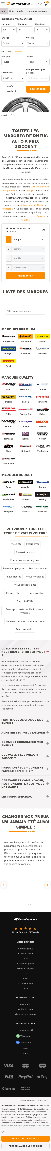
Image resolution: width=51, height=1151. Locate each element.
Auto (3, 11)
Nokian (40, 205)
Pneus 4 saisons (25, 552)
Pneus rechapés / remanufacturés (25, 621)
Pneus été (16, 543)
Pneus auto (25, 1004)
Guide (20, 11)
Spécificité (7, 72)
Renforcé (11, 91)
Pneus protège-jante (24, 584)
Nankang (25, 219)
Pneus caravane (38, 568)
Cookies (25, 988)
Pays (25, 978)
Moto (11, 11)
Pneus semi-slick (25, 629)
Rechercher (38, 89)
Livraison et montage (36, 11)
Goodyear (30, 190)
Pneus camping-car (13, 568)
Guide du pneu (25, 953)
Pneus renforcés (15, 593)
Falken (23, 205)
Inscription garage (25, 963)
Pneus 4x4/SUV (24, 601)
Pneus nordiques (35, 576)
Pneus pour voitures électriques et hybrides (25, 611)
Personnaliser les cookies (25, 1146)
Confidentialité (25, 983)
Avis (26, 958)
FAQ (25, 1053)
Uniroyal (32, 205)
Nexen (33, 216)
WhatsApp (25, 1036)
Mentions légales (25, 968)
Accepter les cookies (25, 1138)
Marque (5, 56)
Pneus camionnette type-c (24, 560)
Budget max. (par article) (35, 71)
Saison (29, 56)
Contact (25, 1048)
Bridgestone (9, 190)
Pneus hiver (32, 543)
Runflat (10, 86)
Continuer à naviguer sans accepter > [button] (33, 1100)
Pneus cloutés (13, 576)
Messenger (26, 1042)
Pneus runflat (36, 593)
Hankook (44, 186)
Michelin (35, 186)
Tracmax (41, 216)
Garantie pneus (25, 948)
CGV (26, 973)
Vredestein (7, 208)
